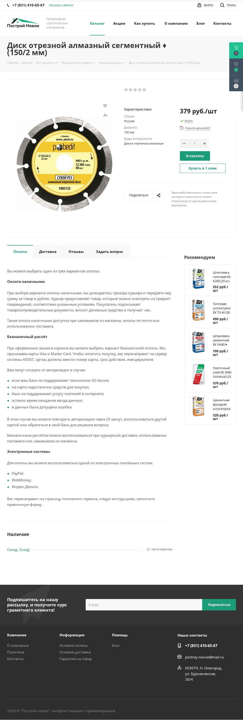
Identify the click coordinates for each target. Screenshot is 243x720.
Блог (116, 645)
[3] (135, 90)
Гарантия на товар (76, 658)
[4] (140, 90)
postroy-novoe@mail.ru (204, 657)
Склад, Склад (18, 549)
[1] (126, 90)
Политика (15, 652)
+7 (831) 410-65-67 (201, 645)
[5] (144, 90)
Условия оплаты (74, 645)
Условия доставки (75, 652)
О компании (18, 645)
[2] (131, 90)
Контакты (15, 658)
